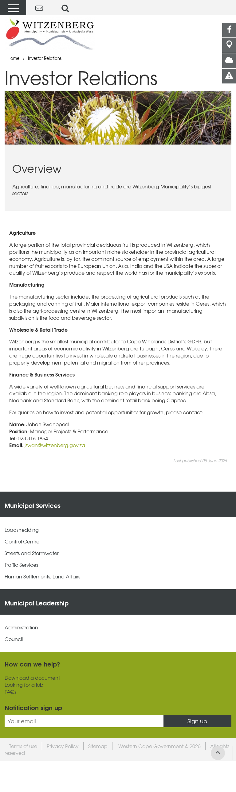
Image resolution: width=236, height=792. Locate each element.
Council (14, 639)
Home (13, 58)
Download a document (32, 677)
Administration (21, 627)
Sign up (197, 721)
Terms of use (23, 746)
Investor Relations (44, 58)
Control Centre (22, 541)
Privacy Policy (63, 746)
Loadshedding (22, 529)
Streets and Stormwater (32, 553)
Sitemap (98, 746)
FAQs (10, 691)
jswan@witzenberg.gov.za (55, 445)
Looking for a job (24, 684)
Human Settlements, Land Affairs (42, 576)
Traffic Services (21, 564)
